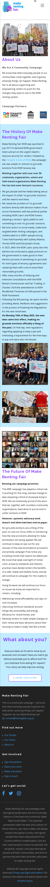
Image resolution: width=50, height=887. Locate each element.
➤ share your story (25, 678)
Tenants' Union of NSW (18, 159)
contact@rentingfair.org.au (19, 718)
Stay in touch (11, 776)
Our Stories (10, 735)
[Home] (12, 5)
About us (9, 744)
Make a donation (13, 771)
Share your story (13, 766)
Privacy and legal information (28, 872)
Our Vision (9, 739)
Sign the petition (13, 761)
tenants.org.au (25, 880)
